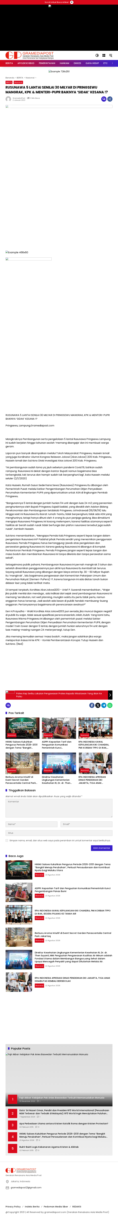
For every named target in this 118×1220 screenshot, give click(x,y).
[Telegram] (103, 705)
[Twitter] (97, 705)
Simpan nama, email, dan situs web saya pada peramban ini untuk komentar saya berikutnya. (60, 840)
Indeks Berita (32, 1206)
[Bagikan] (109, 99)
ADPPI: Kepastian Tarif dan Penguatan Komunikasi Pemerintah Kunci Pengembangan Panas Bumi (57, 744)
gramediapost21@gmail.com (26, 1187)
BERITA (9, 82)
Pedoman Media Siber (56, 1206)
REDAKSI (76, 1206)
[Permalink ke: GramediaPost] (9, 99)
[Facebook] (91, 705)
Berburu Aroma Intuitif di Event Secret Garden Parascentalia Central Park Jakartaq (21, 780)
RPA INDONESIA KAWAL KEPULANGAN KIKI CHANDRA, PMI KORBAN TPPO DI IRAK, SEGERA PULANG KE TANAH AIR (95, 744)
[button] (97, 55)
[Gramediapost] (30, 55)
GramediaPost (19, 98)
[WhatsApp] (109, 705)
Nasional (18, 82)
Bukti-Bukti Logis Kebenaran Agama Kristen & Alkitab (49, 1147)
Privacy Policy (13, 1206)
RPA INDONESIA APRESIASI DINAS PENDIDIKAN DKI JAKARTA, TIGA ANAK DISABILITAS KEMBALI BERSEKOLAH (92, 780)
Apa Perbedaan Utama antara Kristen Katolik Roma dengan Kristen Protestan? (63, 1123)
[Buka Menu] (104, 55)
